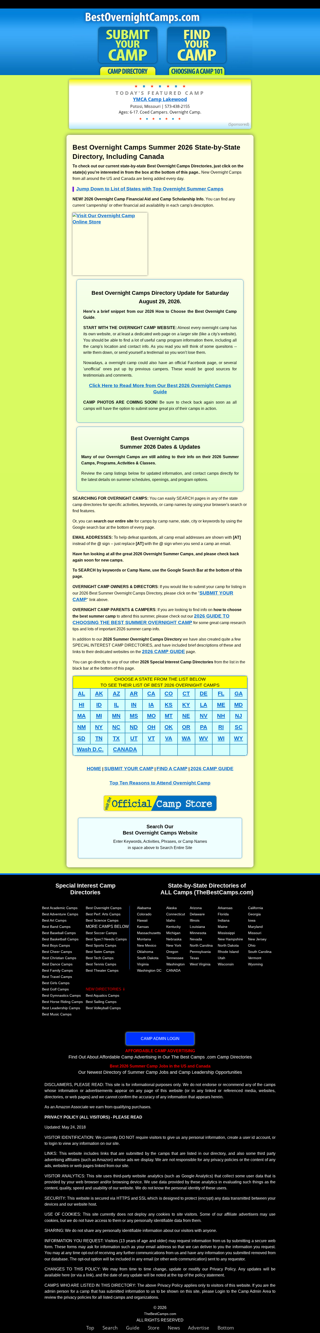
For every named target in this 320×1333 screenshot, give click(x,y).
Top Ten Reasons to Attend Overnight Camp (160, 782)
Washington (175, 964)
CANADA (125, 749)
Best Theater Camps (102, 970)
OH (151, 727)
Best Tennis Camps (101, 964)
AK (99, 693)
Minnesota (198, 933)
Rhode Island (228, 952)
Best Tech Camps (100, 958)
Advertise (203, 1327)
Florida (223, 914)
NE (186, 716)
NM (81, 727)
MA (81, 716)
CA (151, 693)
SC (238, 727)
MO (151, 716)
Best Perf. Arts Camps (103, 914)
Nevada (196, 939)
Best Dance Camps (57, 964)
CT (186, 693)
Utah (221, 958)
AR (134, 693)
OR (186, 727)
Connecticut (175, 914)
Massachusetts (149, 933)
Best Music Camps (57, 1014)
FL (221, 693)
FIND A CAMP (172, 768)
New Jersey (257, 939)
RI (221, 727)
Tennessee (175, 958)
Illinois (195, 920)
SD (81, 738)
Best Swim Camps (100, 952)
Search (114, 1327)
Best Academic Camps (60, 908)
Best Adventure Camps (60, 914)
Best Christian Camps (59, 958)
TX (116, 738)
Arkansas (225, 908)
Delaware (197, 914)
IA (151, 705)
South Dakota (147, 958)
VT (151, 738)
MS (134, 716)
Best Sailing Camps (101, 1002)
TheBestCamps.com (160, 1314)
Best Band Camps (56, 927)
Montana (144, 939)
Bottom (226, 1327)
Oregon (172, 952)
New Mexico (146, 945)
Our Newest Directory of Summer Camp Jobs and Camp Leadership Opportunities (160, 1069)
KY (186, 705)
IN (133, 705)
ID (99, 705)
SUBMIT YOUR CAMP (129, 768)
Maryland (255, 927)
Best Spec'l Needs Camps (106, 939)
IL (116, 705)
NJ (238, 716)
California (255, 908)
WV (203, 738)
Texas (194, 958)
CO (168, 693)
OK (168, 727)
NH (221, 716)
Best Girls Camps (56, 983)
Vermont (254, 958)
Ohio (252, 945)
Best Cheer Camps (57, 952)
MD (238, 705)
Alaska (171, 908)
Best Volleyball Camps (103, 1008)
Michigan (173, 933)
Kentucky (173, 927)
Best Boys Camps (56, 945)
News (174, 1327)
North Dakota (228, 945)
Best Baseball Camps (59, 933)
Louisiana (197, 927)
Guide (137, 1327)
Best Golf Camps (55, 989)
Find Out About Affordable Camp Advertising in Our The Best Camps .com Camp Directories (160, 1053)
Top (94, 1327)
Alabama (144, 908)
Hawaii (142, 920)
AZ (116, 693)
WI (221, 738)
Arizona (196, 908)
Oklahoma (145, 952)
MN (116, 716)
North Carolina (201, 945)
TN (98, 738)
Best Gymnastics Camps (61, 995)
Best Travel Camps (57, 977)
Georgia (254, 914)
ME (221, 705)
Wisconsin (226, 964)
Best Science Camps (102, 920)
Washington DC (149, 970)
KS (168, 705)
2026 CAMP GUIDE (163, 651)
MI (99, 716)
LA (203, 705)
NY (99, 727)
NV (204, 716)
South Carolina (260, 952)
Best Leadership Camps (61, 1008)
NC (116, 727)
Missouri (254, 933)
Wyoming (255, 964)
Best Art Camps (54, 920)
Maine (223, 927)
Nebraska (174, 939)
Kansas (143, 927)
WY (238, 738)
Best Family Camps (57, 970)
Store (158, 1327)
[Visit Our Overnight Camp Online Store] (110, 221)
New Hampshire (230, 939)
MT (168, 716)
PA (203, 727)
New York (173, 945)
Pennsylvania (200, 952)
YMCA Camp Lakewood (160, 99)
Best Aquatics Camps (102, 995)
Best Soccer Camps (101, 933)
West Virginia (200, 964)
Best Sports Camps (101, 945)
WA (186, 738)
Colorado (144, 914)
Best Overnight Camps (104, 908)
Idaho (170, 920)
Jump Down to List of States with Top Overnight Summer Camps (150, 188)
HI (81, 705)
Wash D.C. (90, 749)
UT (134, 738)
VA (168, 738)
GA (238, 693)
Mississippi (226, 933)
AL (81, 693)
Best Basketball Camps (60, 939)
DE (204, 693)
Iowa (252, 920)
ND (134, 727)
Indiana (224, 920)
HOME (94, 768)
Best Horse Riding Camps (62, 1002)
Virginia (143, 964)
